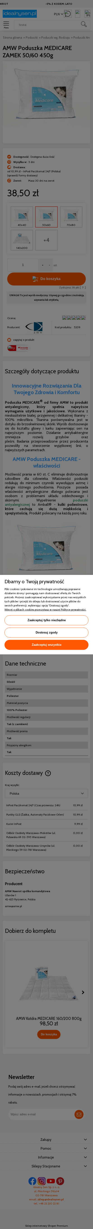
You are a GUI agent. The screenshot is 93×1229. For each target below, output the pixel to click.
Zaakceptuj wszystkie (46, 644)
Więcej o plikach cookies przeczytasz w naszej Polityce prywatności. (45, 609)
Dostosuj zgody (47, 632)
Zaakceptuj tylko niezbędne (47, 620)
